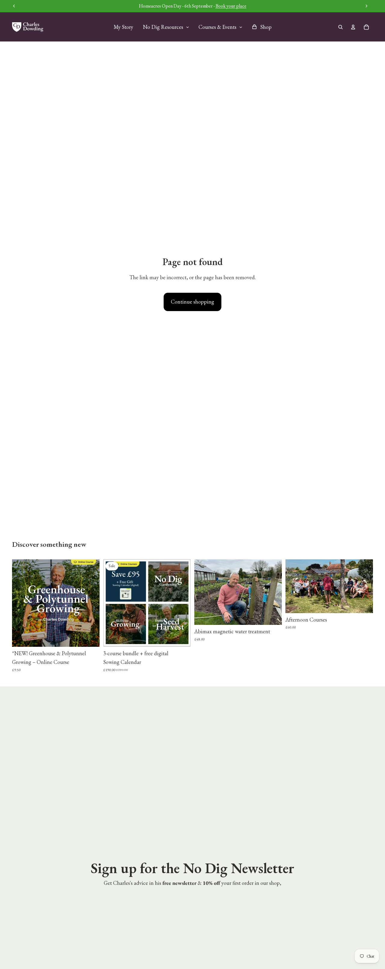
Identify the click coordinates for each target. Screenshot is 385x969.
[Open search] (340, 27)
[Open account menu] (353, 27)
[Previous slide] (21, 603)
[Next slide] (91, 603)
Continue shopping (192, 301)
